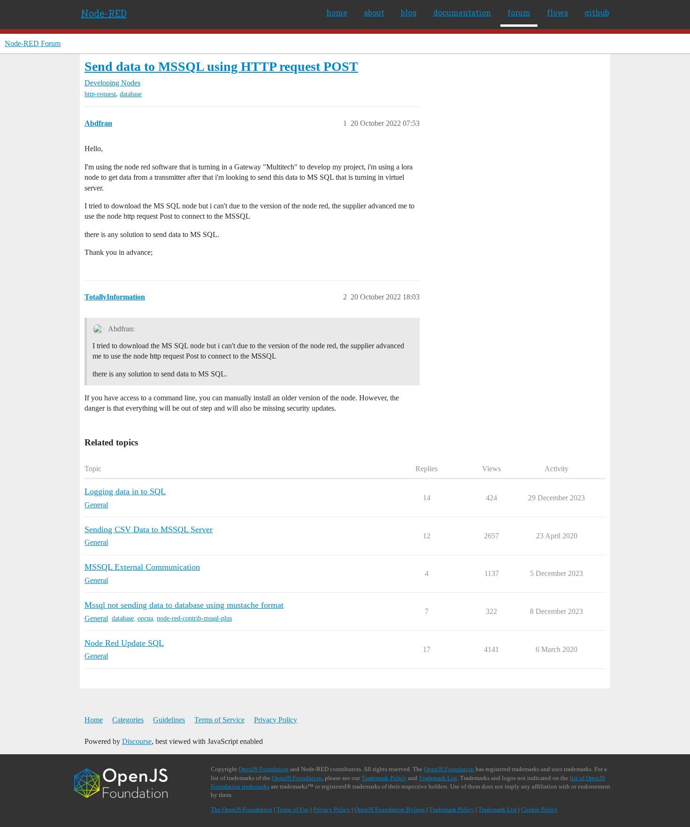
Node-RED (104, 13)
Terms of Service (219, 720)
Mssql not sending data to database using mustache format (184, 605)
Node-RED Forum (33, 43)
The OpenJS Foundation (241, 809)
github (596, 12)
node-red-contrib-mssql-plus (194, 618)
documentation (462, 12)
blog (409, 12)
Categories (128, 720)
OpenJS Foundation (263, 769)
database (131, 94)
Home (93, 720)
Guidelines (169, 720)
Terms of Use (292, 809)
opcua (145, 618)
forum (518, 12)
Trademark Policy (383, 777)
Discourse (137, 741)
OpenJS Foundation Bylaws (389, 809)
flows (557, 12)
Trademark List (438, 777)
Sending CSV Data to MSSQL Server (148, 529)
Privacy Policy (275, 720)
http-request (100, 94)
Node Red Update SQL (124, 643)
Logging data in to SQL (125, 491)
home (336, 12)
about (374, 12)
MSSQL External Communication (142, 567)
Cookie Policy (539, 809)
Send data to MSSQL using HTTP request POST (221, 66)
